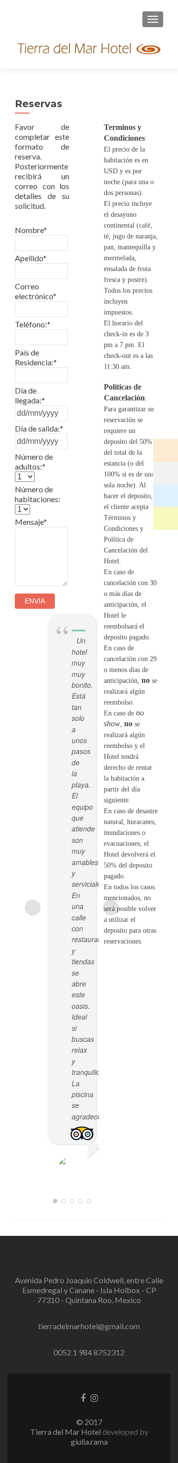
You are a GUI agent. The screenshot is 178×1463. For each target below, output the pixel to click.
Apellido (30, 258)
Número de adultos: (34, 461)
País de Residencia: (36, 357)
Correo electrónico (35, 291)
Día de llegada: (30, 395)
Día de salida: (39, 428)
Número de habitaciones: (37, 494)
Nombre (31, 230)
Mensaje (31, 521)
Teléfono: (32, 324)
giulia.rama (89, 1441)
